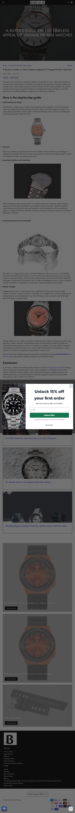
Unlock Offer (49, 415)
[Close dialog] (70, 386)
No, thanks (49, 425)
